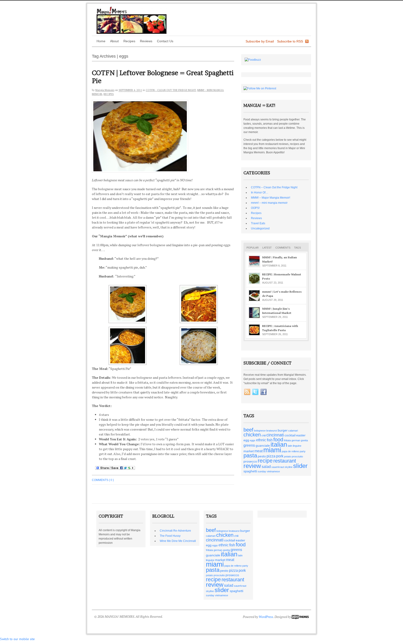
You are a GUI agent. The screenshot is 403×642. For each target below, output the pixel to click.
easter (301, 435)
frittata (287, 440)
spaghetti (250, 471)
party (303, 451)
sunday (262, 471)
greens (249, 445)
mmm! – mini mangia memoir (269, 202)
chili (263, 435)
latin (290, 445)
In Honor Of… (259, 192)
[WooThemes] (300, 616)
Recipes (129, 41)
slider (300, 466)
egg (246, 440)
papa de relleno (290, 451)
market (248, 451)
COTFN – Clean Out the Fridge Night (274, 187)
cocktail (290, 435)
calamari (293, 430)
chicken (252, 435)
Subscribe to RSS (290, 41)
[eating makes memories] (132, 33)
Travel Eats (258, 223)
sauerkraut (277, 467)
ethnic (261, 440)
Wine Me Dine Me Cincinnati (178, 541)
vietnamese (273, 471)
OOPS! (255, 208)
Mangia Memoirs (104, 90)
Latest (267, 247)
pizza (271, 456)
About (114, 41)
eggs (252, 440)
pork (279, 456)
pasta (250, 455)
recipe (265, 461)
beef (248, 430)
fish (270, 440)
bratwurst (271, 430)
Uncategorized (260, 228)
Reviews (146, 41)
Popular (253, 247)
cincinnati (275, 434)
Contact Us (165, 41)
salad (266, 466)
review (252, 466)
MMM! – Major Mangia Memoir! (270, 197)
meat (258, 451)
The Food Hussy (170, 535)
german (296, 440)
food (278, 439)
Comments (282, 247)
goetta (304, 440)
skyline (288, 467)
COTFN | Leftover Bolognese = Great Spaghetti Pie (163, 77)
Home (101, 41)
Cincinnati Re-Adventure (175, 530)
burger (283, 430)
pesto (262, 456)
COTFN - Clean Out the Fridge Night (171, 90)
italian (279, 444)
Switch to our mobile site (17, 639)
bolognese (260, 430)
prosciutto (297, 456)
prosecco (250, 461)
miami (272, 450)
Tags (297, 247)
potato (287, 456)
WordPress (266, 616)
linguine (297, 445)
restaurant (284, 461)
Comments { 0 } (103, 480)
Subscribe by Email (260, 41)
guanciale (263, 445)
